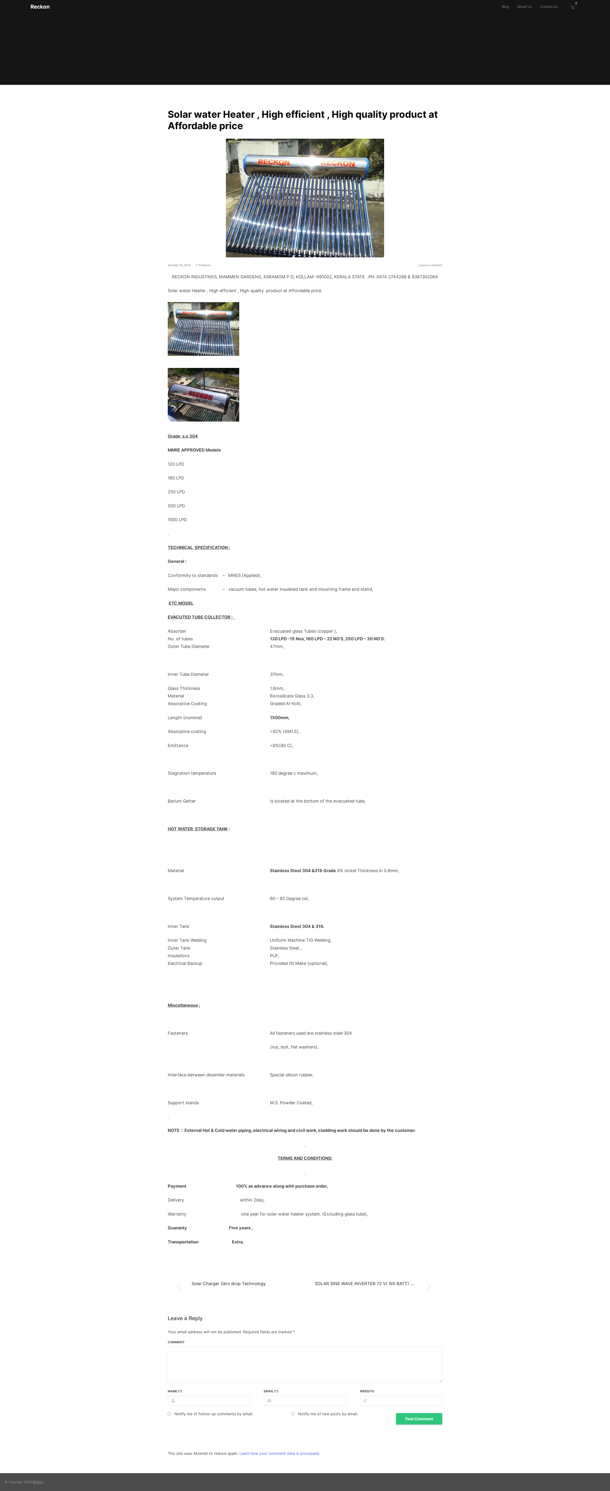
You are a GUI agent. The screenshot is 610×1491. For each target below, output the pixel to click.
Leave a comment (430, 265)
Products (205, 265)
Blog (505, 7)
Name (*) (175, 1391)
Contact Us (549, 7)
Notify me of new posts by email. (328, 1413)
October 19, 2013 (179, 265)
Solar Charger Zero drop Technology (229, 1283)
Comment (176, 1342)
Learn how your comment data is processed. (279, 1453)
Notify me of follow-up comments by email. (213, 1413)
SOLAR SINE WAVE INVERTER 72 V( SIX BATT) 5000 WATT (374, 1283)
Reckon (40, 7)
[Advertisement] (305, 49)
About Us (524, 7)
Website (367, 1391)
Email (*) (271, 1391)
